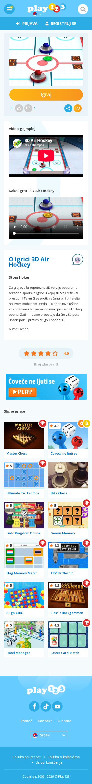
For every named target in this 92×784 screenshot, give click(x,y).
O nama (64, 721)
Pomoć (26, 721)
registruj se (63, 23)
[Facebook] (34, 706)
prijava (30, 23)
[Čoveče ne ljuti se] (46, 398)
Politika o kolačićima (63, 757)
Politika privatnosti (26, 757)
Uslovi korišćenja (49, 762)
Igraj (46, 94)
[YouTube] (57, 706)
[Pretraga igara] (83, 9)
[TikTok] (45, 706)
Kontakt (45, 721)
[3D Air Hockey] (46, 61)
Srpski (45, 735)
